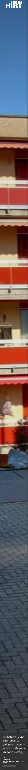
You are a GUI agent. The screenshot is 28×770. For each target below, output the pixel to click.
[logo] (14, 4)
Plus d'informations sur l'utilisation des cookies (13, 762)
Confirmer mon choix (9, 765)
